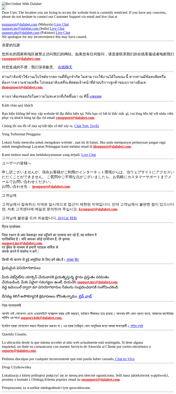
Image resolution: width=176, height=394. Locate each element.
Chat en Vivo (124, 359)
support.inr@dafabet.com (20, 28)
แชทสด (96, 96)
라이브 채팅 (67, 218)
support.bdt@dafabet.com (41, 318)
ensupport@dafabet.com (19, 24)
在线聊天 (65, 67)
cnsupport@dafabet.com (21, 59)
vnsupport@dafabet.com (75, 118)
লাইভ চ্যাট (136, 326)
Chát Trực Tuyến (86, 126)
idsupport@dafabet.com (112, 146)
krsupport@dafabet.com (98, 209)
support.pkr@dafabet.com (20, 33)
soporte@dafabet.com (19, 351)
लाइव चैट (72, 260)
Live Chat (61, 24)
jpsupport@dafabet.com (51, 186)
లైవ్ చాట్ (85, 296)
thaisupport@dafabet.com (22, 87)
